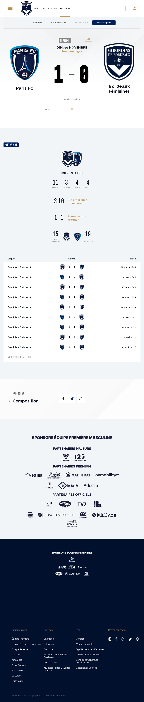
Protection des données (88, 654)
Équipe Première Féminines (26, 644)
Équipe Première (20, 638)
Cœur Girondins (20, 665)
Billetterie (40, 8)
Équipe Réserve (20, 649)
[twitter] (72, 399)
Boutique (53, 8)
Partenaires (17, 681)
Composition (58, 22)
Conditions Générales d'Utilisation (87, 661)
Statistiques (104, 22)
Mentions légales (85, 644)
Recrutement (51, 662)
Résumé (37, 22)
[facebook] (63, 399)
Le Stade (16, 675)
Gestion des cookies (86, 667)
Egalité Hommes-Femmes (90, 649)
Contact (80, 638)
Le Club (15, 654)
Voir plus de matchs (19, 357)
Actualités (17, 660)
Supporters (17, 670)
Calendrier (49, 644)
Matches (65, 8)
